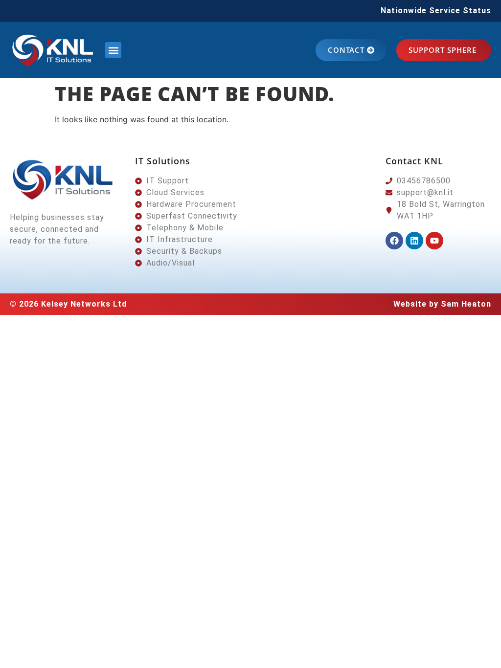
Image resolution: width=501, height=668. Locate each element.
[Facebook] (394, 240)
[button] (113, 50)
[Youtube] (434, 240)
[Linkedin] (414, 240)
